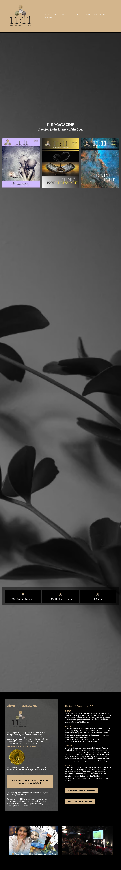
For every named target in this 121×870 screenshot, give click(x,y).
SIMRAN (87, 14)
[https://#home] (20, 16)
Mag (56, 14)
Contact (49, 18)
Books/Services (101, 14)
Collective (75, 14)
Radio (64, 14)
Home (47, 14)
